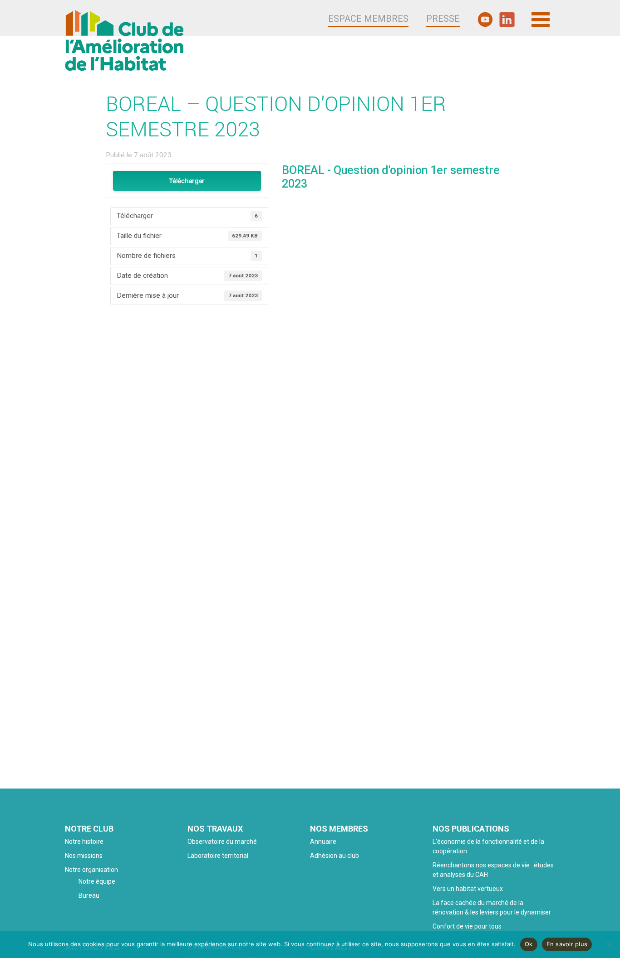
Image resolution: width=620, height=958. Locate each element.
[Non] (608, 944)
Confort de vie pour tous (468, 926)
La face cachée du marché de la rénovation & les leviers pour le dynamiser (492, 907)
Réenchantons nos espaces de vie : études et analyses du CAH (493, 869)
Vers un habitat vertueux (468, 888)
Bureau (89, 895)
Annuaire (323, 841)
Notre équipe (97, 881)
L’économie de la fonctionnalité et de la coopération (488, 846)
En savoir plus (567, 944)
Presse (443, 18)
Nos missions (84, 855)
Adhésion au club (334, 855)
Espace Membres (368, 18)
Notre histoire (84, 841)
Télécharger (187, 180)
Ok (529, 944)
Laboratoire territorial (217, 855)
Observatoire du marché (222, 841)
